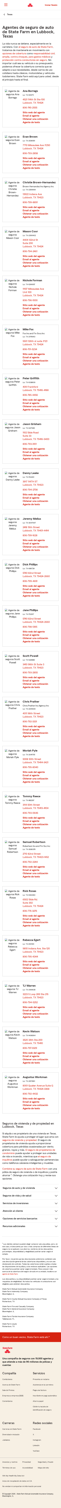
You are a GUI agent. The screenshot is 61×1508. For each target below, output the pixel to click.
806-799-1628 (30, 535)
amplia (5, 57)
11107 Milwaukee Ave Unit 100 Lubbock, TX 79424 (33, 292)
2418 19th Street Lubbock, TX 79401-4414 (36, 529)
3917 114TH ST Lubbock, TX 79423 (33, 483)
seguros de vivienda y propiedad (19, 1140)
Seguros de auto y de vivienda (19, 1188)
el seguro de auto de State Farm (36, 47)
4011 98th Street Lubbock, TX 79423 (33, 715)
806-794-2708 (30, 489)
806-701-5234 (30, 349)
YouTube (36, 1451)
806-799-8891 (30, 202)
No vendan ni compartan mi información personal (21, 1486)
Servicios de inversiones (15, 1203)
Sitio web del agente (34, 112)
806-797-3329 (30, 1048)
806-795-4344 (30, 956)
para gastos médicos (40, 57)
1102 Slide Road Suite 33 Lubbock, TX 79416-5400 (36, 435)
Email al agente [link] (31, 116)
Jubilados (6, 1440)
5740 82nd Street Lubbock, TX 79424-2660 (36, 575)
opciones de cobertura (14, 53)
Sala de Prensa (8, 1390)
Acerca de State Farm (11, 1385)
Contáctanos (7, 1379)
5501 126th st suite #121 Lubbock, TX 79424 (35, 343)
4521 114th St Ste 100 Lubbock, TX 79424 (34, 101)
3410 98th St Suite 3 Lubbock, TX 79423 (33, 666)
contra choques (19, 57)
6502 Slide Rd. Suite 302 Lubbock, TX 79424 (33, 902)
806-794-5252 (30, 1002)
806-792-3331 (30, 721)
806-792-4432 (30, 1094)
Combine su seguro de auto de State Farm (25, 1169)
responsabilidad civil (44, 53)
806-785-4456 (30, 395)
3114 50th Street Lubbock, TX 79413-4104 (36, 806)
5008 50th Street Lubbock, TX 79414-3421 (36, 761)
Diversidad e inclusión (10, 1434)
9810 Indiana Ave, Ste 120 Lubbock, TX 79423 (36, 950)
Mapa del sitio (43, 1468)
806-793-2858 (30, 153)
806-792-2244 (30, 862)
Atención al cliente (13, 1211)
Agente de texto (31, 122)
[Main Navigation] (5, 4)
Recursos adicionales (14, 1226)
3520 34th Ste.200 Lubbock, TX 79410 (33, 1041)
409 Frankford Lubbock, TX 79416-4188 (36, 388)
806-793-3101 (30, 444)
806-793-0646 (30, 813)
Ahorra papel (38, 1401)
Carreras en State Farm (11, 1429)
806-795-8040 (30, 767)
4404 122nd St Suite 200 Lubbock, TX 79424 (33, 243)
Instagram (37, 1440)
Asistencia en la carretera (43, 1385)
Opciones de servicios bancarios (20, 1218)
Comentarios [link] (7, 1401)
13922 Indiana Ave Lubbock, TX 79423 (33, 196)
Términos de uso (8, 1468)
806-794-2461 (30, 251)
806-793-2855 (30, 672)
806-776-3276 (30, 911)
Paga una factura (39, 1390)
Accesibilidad (27, 1468)
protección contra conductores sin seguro (24, 60)
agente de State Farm (10, 1274)
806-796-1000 (30, 300)
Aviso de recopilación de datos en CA (17, 1481)
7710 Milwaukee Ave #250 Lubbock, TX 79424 (36, 147)
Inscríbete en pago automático (45, 1396)
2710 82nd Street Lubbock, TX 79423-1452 (36, 855)
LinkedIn (36, 1445)
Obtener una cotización (35, 119)
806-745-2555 (30, 107)
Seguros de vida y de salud (17, 1195)
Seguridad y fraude (45, 1462)
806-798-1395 (30, 627)
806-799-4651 (30, 581)
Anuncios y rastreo (9, 1462)
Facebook (37, 1429)
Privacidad (26, 1462)
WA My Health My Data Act (13, 1476)
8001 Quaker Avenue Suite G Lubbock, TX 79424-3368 (38, 1087)
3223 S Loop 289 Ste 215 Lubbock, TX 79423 (35, 996)
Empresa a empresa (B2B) (12, 1396)
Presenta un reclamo (41, 1379)
